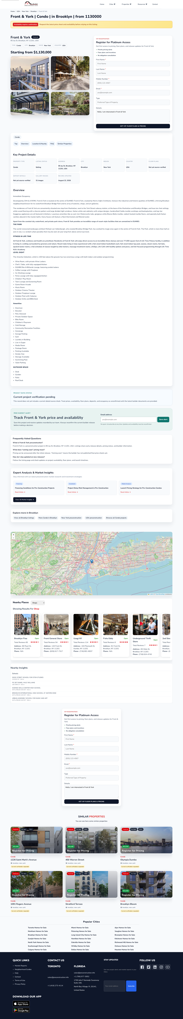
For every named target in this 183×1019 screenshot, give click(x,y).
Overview (25, 144)
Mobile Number (102, 79)
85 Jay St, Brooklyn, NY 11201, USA (25, 40)
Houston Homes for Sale (124, 949)
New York (25, 11)
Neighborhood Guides (23, 969)
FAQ (52, 144)
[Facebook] (142, 967)
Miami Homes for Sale (80, 928)
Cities (111, 4)
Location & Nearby (39, 144)
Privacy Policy (20, 984)
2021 (30, 829)
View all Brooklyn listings (24, 518)
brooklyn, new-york (19, 863)
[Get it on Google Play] (21, 1010)
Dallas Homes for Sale (80, 949)
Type (98, 98)
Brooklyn (34, 11)
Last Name (101, 69)
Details (99, 108)
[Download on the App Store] (21, 1003)
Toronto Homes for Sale (37, 928)
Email (99, 89)
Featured (15, 829)
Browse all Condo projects (116, 518)
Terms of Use (20, 980)
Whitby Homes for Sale (80, 946)
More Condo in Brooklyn (48, 518)
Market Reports (21, 966)
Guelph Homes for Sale (37, 939)
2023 (85, 874)
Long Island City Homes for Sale (83, 935)
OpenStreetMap (160, 594)
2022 (30, 874)
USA (18, 11)
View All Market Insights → (24, 500)
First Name (101, 59)
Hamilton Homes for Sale (81, 939)
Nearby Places (21, 602)
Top (16, 144)
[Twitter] (148, 967)
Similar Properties (65, 144)
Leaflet (151, 594)
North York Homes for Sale (38, 942)
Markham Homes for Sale (38, 931)
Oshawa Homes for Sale (124, 946)
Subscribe (131, 986)
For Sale (23, 829)
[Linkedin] (155, 967)
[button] (91, 561)
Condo (17, 137)
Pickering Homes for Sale (81, 931)
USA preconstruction (94, 518)
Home (102, 4)
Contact (155, 4)
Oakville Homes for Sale (80, 942)
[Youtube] (167, 967)
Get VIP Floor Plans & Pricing (133, 126)
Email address (106, 415)
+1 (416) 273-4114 (55, 986)
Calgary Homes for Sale (37, 949)
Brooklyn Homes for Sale (37, 935)
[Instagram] (161, 967)
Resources (141, 4)
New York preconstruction (71, 518)
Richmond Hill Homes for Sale (126, 942)
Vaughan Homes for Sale (124, 931)
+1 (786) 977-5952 (81, 976)
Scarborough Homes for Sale (39, 946)
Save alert (163, 419)
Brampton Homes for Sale (125, 935)
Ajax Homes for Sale (123, 928)
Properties (125, 4)
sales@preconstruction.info (58, 977)
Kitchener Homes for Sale (125, 939)
